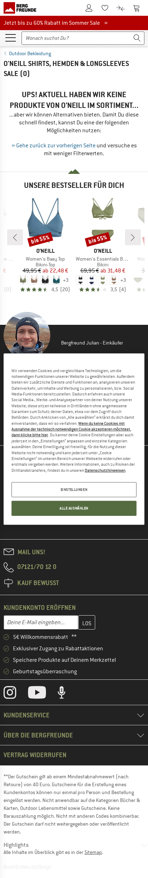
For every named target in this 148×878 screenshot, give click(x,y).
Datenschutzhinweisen (105, 470)
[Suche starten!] (137, 38)
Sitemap (93, 852)
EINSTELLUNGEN (74, 489)
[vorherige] (15, 237)
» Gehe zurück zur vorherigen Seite (53, 145)
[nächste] (133, 237)
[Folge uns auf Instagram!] (15, 694)
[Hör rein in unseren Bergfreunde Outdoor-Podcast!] (67, 694)
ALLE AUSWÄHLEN (74, 508)
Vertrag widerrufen (35, 755)
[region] (74, 439)
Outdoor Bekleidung (30, 53)
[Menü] (10, 37)
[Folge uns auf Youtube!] (42, 694)
